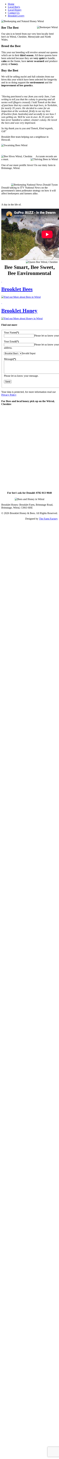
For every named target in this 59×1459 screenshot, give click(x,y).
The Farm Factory (48, 518)
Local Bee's (14, 7)
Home (11, 4)
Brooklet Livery (16, 15)
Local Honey (14, 9)
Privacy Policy (8, 394)
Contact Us (14, 12)
